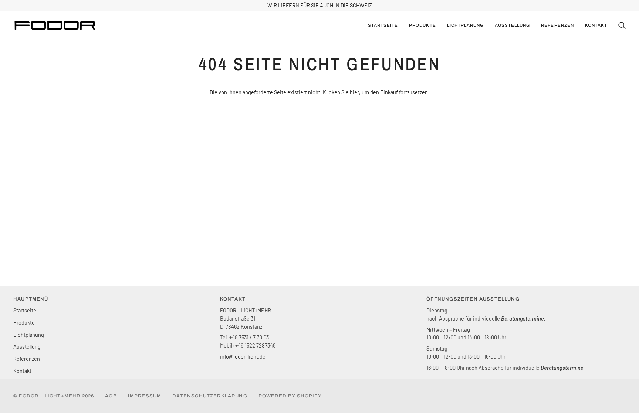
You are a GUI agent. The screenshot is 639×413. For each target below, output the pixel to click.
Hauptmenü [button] (30, 299)
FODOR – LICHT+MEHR (49, 396)
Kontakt (22, 371)
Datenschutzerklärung (209, 396)
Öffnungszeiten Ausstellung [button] (472, 299)
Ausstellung (27, 346)
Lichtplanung (28, 334)
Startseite (24, 310)
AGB (111, 396)
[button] (422, 25)
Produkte (24, 322)
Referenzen (26, 358)
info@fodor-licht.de (243, 356)
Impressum (145, 396)
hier (354, 92)
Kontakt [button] (233, 299)
